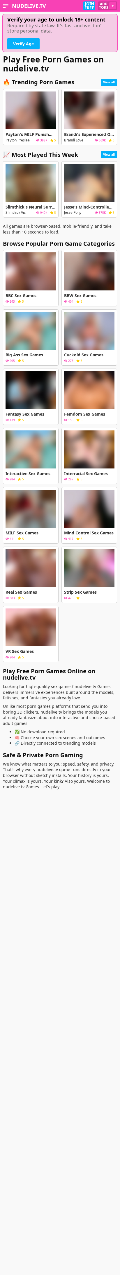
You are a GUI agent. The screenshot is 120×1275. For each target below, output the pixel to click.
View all (109, 82)
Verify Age (23, 43)
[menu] (5, 6)
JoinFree (89, 5)
